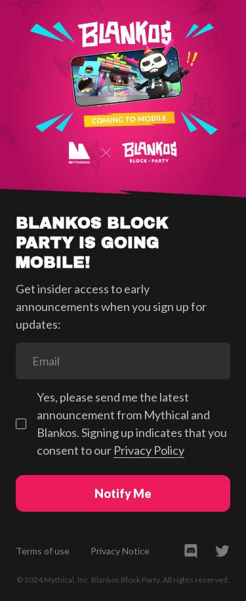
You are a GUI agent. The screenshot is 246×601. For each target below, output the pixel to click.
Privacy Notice (120, 550)
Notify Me (123, 493)
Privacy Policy (148, 450)
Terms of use (43, 550)
